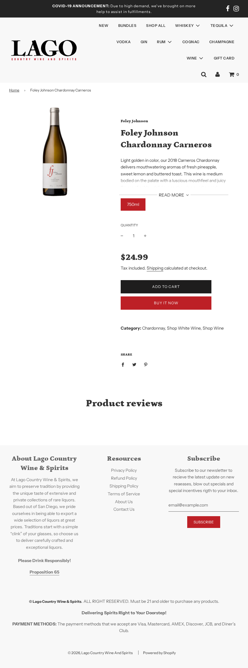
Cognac (191, 42)
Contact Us (124, 509)
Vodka (123, 42)
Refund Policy (124, 478)
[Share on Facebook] (124, 364)
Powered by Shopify (159, 652)
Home (14, 90)
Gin (144, 42)
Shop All (155, 25)
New (104, 25)
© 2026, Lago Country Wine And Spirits (100, 652)
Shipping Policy (123, 486)
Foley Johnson (134, 121)
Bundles (127, 25)
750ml (133, 204)
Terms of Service (124, 494)
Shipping (155, 268)
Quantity (129, 225)
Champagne (222, 42)
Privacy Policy (124, 470)
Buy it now (166, 303)
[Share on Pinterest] (146, 364)
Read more (172, 195)
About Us (124, 501)
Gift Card (224, 58)
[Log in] (217, 74)
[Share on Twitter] (134, 364)
